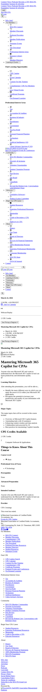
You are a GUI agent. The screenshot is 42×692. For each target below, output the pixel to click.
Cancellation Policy (8, 678)
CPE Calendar (10, 561)
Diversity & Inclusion (17, 161)
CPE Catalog (14, 73)
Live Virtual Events (17, 90)
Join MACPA (6, 12)
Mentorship (14, 213)
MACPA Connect (16, 27)
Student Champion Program (20, 169)
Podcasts (15, 2)
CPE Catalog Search (12, 559)
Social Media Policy (8, 676)
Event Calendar (15, 78)
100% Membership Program (20, 245)
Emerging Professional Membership (22, 249)
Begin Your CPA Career (14, 201)
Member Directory (16, 60)
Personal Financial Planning (20, 134)
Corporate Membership (18, 253)
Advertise (4, 664)
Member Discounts (16, 31)
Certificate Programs (17, 94)
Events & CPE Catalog (9, 519)
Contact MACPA (7, 672)
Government (14, 126)
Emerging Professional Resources (22, 209)
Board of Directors (16, 236)
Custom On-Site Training (19, 82)
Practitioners (14, 122)
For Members (10, 23)
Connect (4, 2)
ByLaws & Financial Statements (21, 241)
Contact (8, 263)
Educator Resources (12, 636)
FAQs (3, 684)
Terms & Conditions (8, 680)
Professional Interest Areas (19, 52)
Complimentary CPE (12, 539)
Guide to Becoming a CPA (19, 217)
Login (3, 10)
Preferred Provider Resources (15, 545)
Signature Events (16, 43)
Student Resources (16, 205)
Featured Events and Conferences (17, 569)
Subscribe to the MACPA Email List (14, 682)
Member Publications (17, 39)
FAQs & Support (16, 261)
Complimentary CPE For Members (22, 86)
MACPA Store (15, 257)
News (9, 2)
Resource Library (16, 56)
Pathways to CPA (16, 222)
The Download (15, 48)
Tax (11, 109)
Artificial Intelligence (12, 595)
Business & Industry (17, 117)
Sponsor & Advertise (16, 4)
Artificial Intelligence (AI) (19, 142)
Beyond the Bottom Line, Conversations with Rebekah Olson (24, 187)
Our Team (13, 232)
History (12, 228)
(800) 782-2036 (6, 527)
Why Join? (9, 20)
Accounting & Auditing (18, 113)
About (8, 224)
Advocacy (9, 190)
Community (10, 153)
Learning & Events (12, 62)
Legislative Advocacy (17, 194)
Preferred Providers (17, 35)
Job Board (13, 178)
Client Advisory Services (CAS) (21, 146)
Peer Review (14, 173)
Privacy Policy (6, 674)
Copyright (4, 670)
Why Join (4, 660)
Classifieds (13, 182)
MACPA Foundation (12, 654)
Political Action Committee (19, 199)
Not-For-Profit (15, 130)
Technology (14, 138)
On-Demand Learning (18, 98)
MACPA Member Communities (21, 157)
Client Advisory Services (14, 597)
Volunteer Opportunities (18, 165)
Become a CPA (23, 2)
